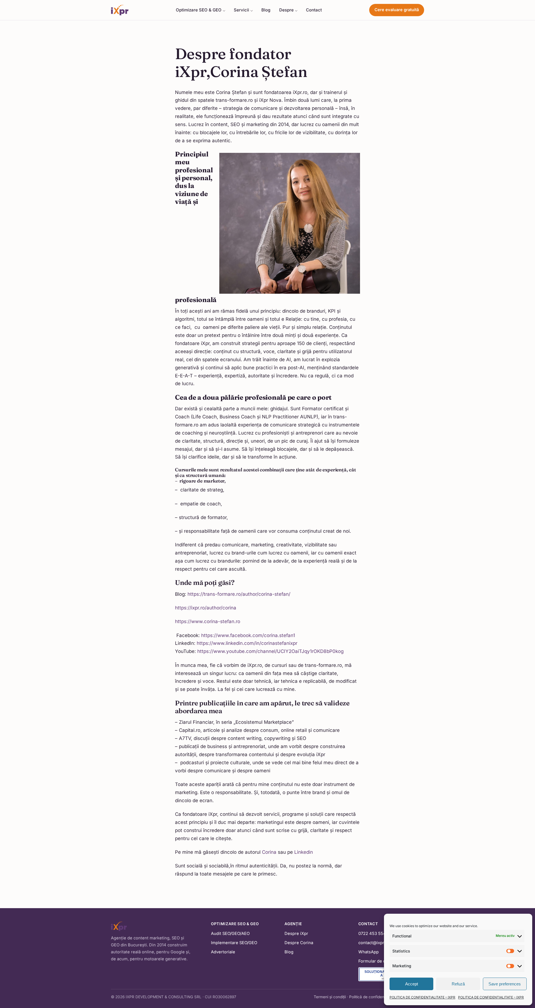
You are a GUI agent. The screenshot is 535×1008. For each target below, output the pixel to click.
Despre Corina (298, 942)
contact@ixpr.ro (373, 942)
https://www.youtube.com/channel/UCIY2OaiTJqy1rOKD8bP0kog (270, 651)
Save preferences (504, 984)
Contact (314, 10)
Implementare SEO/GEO (234, 942)
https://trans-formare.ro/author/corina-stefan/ (239, 594)
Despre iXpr (296, 933)
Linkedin (303, 852)
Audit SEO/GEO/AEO (230, 933)
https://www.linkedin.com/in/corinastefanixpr (246, 643)
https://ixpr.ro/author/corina (205, 608)
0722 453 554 (372, 933)
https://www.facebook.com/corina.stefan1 (247, 635)
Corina (269, 852)
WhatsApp (368, 951)
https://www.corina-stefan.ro (207, 621)
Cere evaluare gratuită (396, 9)
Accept (411, 984)
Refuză (458, 984)
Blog (265, 10)
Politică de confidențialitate (373, 997)
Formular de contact (378, 961)
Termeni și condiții (330, 997)
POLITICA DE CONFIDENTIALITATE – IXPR (422, 997)
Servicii (241, 10)
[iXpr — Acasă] (119, 10)
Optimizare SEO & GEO (199, 10)
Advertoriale (223, 951)
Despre (286, 10)
